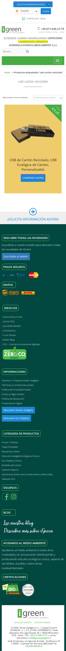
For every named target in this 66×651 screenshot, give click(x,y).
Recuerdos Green (11, 451)
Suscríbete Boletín (11, 326)
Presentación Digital (12, 403)
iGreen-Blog (8, 339)
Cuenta (46, 11)
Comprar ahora (33, 177)
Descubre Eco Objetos (16, 418)
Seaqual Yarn (8, 478)
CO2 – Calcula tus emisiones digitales (21, 344)
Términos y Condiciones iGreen (18, 385)
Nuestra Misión (42, 622)
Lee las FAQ (8, 321)
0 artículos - (35, 18)
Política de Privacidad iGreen (16, 389)
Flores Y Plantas (10, 442)
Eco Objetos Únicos (12, 460)
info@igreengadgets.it (40, 637)
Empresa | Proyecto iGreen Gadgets (20, 380)
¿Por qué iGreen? (23, 622)
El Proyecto (10, 38)
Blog (54, 45)
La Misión (22, 38)
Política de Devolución (13, 398)
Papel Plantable (10, 446)
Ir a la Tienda (8, 335)
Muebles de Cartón (11, 465)
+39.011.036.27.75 (52, 29)
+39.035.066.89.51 (34, 646)
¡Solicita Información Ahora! (31, 4)
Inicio (7, 72)
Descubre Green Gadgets (18, 410)
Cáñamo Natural (10, 469)
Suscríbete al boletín (16, 256)
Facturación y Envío (12, 316)
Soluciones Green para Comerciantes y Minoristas (27, 474)
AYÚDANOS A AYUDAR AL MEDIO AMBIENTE (30, 45)
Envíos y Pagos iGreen (13, 394)
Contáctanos (55, 38)
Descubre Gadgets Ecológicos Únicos (21, 456)
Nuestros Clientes (37, 38)
